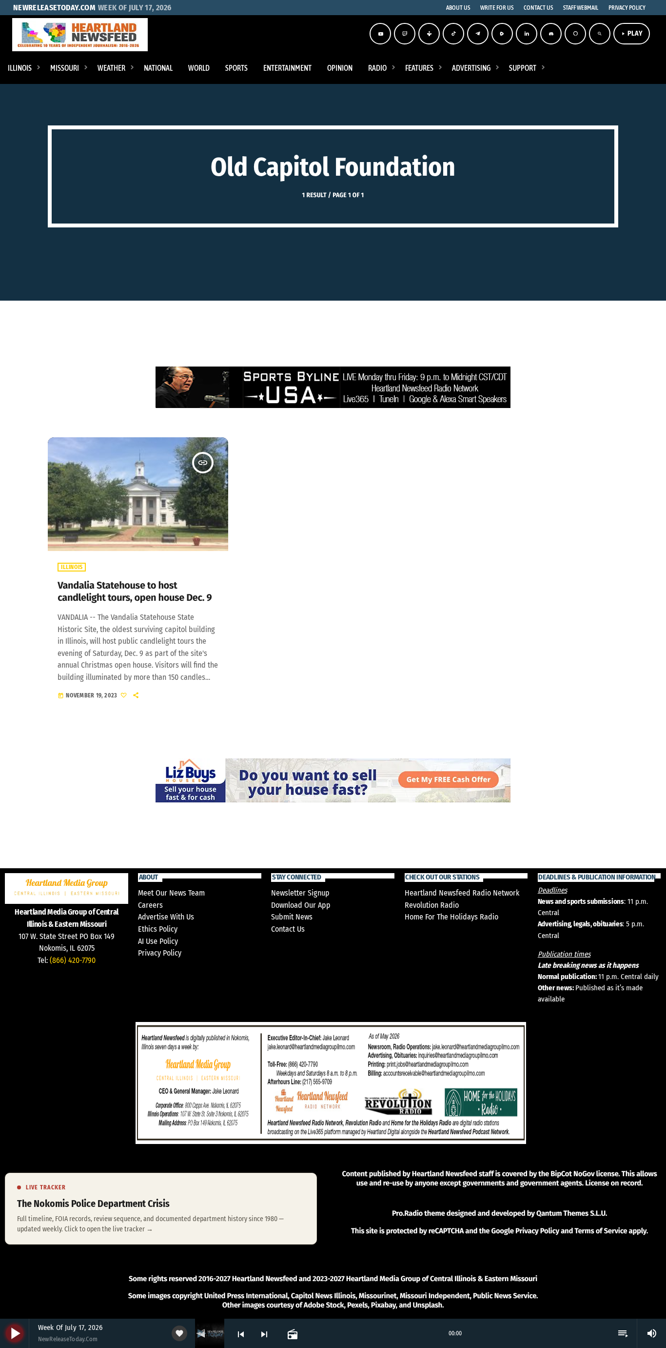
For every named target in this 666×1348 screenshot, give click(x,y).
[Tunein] (429, 33)
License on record (613, 1183)
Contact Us (288, 929)
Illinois (71, 567)
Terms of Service (600, 1230)
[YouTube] (380, 33)
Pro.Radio (407, 1213)
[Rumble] (502, 33)
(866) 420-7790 (73, 960)
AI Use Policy (158, 941)
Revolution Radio (432, 905)
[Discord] (551, 33)
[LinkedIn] (526, 33)
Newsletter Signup (300, 893)
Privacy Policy (159, 953)
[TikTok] (453, 33)
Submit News (292, 916)
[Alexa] (575, 33)
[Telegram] (478, 33)
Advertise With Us (166, 916)
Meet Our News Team (171, 893)
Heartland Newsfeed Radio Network (462, 893)
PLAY (632, 33)
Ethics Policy (157, 929)
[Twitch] (404, 33)
